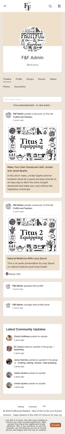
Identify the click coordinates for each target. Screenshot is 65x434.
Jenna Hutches (21, 360)
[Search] (51, 6)
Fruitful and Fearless (22, 117)
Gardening (19, 349)
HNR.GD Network (42, 415)
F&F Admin (18, 113)
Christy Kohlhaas (22, 336)
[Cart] (59, 6)
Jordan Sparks (21, 373)
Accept (56, 425)
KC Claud (18, 346)
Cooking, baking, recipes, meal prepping (37, 362)
